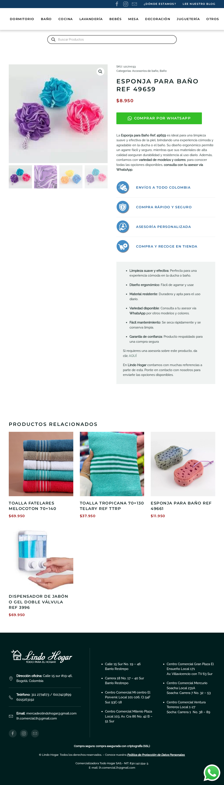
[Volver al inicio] (9, 19)
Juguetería (188, 19)
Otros (212, 19)
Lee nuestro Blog (199, 3)
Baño (46, 19)
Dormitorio (22, 19)
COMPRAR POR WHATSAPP (162, 118)
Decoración (157, 19)
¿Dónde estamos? (160, 3)
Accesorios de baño (145, 70)
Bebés (115, 19)
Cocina (65, 19)
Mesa (133, 19)
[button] (100, 72)
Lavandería (91, 19)
